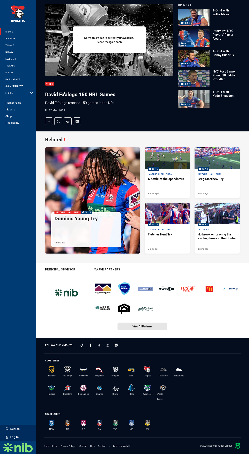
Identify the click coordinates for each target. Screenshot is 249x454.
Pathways (13, 79)
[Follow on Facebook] (90, 345)
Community (14, 86)
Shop (8, 116)
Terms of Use (50, 446)
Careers (83, 446)
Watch (10, 38)
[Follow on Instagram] (107, 345)
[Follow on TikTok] (81, 345)
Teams (10, 65)
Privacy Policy (67, 446)
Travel (10, 45)
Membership (13, 102)
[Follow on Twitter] (99, 345)
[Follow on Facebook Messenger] (116, 345)
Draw (9, 52)
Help (92, 446)
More (9, 92)
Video (49, 84)
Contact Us (104, 446)
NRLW (9, 72)
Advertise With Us (122, 446)
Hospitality (12, 122)
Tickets (10, 109)
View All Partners (142, 326)
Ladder (11, 58)
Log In (14, 437)
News (9, 31)
